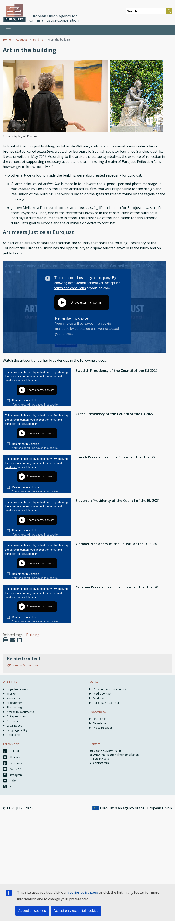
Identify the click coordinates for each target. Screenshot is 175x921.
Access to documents (20, 712)
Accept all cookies (32, 910)
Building (38, 39)
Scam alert (13, 735)
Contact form (101, 763)
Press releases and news (109, 689)
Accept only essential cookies (76, 910)
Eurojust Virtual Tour (25, 665)
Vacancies (13, 698)
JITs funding (14, 707)
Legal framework (17, 689)
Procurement (15, 703)
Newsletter (100, 723)
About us (22, 39)
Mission (12, 693)
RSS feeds (99, 719)
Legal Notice (14, 725)
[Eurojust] (14, 13)
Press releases (103, 728)
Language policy (17, 730)
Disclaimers (14, 721)
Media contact (102, 693)
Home (7, 39)
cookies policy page (83, 892)
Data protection (17, 716)
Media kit (99, 698)
